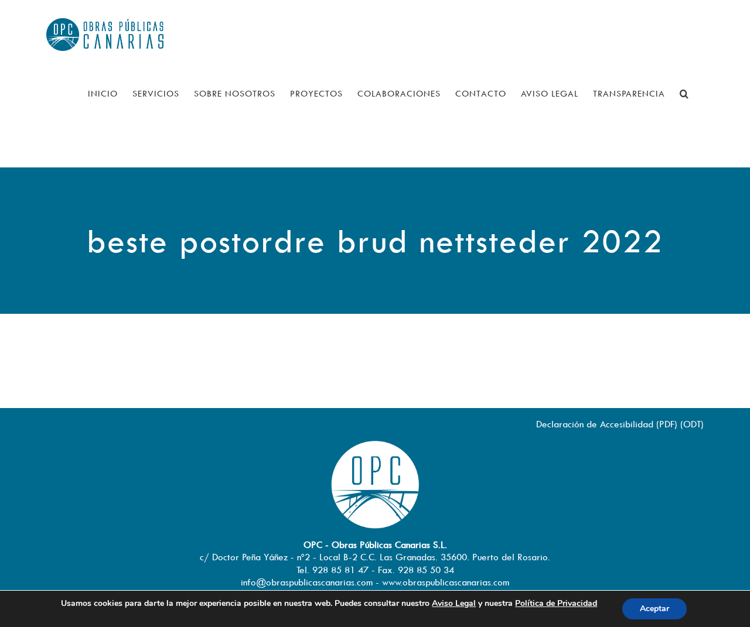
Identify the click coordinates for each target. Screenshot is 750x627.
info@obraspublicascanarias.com (307, 582)
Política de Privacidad (556, 603)
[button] (684, 93)
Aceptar (654, 608)
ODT (692, 424)
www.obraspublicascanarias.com (445, 582)
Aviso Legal (454, 603)
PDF (666, 424)
